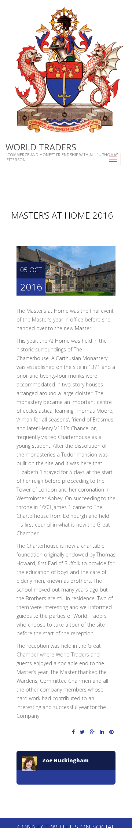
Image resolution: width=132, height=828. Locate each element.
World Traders (41, 147)
